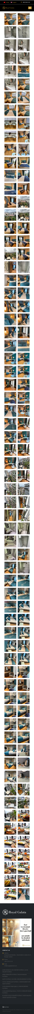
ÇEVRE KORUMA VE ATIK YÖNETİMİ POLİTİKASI (13, 970)
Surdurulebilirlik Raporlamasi (9, 991)
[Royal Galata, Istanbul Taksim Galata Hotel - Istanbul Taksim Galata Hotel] (8, 7)
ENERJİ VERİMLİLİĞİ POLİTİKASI (9, 974)
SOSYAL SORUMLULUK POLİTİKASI (10, 982)
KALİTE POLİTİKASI (6, 979)
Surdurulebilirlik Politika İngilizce (10, 986)
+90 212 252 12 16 (26, 2)
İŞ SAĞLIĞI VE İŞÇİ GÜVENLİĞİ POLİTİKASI (12, 995)
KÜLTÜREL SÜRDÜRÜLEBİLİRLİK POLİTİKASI (22, 979)
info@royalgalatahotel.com (10, 966)
